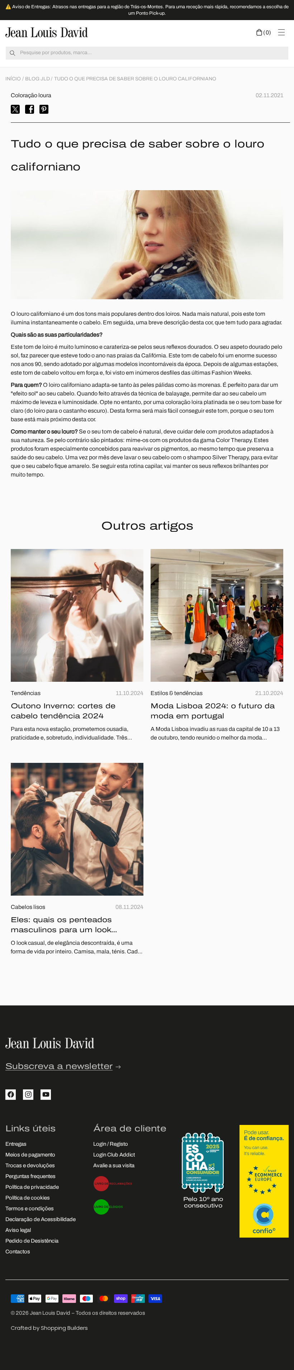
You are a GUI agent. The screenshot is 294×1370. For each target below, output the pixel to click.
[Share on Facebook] (29, 109)
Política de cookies (27, 1198)
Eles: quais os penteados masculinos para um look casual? (61, 926)
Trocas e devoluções (30, 1166)
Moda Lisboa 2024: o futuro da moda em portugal (213, 711)
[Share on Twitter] (15, 109)
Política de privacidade (32, 1187)
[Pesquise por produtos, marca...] (12, 53)
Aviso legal (18, 1230)
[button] (263, 32)
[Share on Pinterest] (43, 109)
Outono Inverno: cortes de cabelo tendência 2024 (63, 711)
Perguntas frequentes (30, 1176)
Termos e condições (29, 1209)
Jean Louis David (50, 1313)
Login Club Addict (114, 1155)
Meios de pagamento (30, 1155)
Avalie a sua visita (113, 1166)
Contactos (17, 1252)
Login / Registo (110, 1144)
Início (13, 79)
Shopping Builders (64, 1328)
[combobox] (147, 53)
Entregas (16, 1144)
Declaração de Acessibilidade (40, 1220)
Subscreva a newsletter (59, 1067)
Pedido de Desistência (31, 1241)
